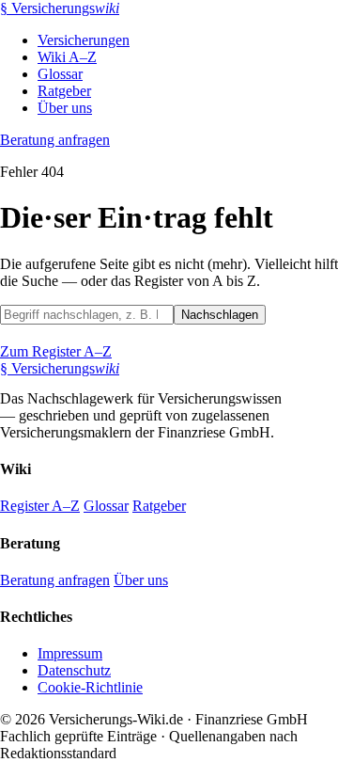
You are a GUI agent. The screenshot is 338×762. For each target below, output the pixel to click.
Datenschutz (74, 670)
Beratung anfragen (55, 140)
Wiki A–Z (67, 57)
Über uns (65, 108)
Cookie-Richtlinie (90, 687)
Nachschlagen (219, 315)
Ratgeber (64, 91)
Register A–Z (40, 506)
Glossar (60, 74)
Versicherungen (84, 40)
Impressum (70, 653)
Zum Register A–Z (56, 351)
